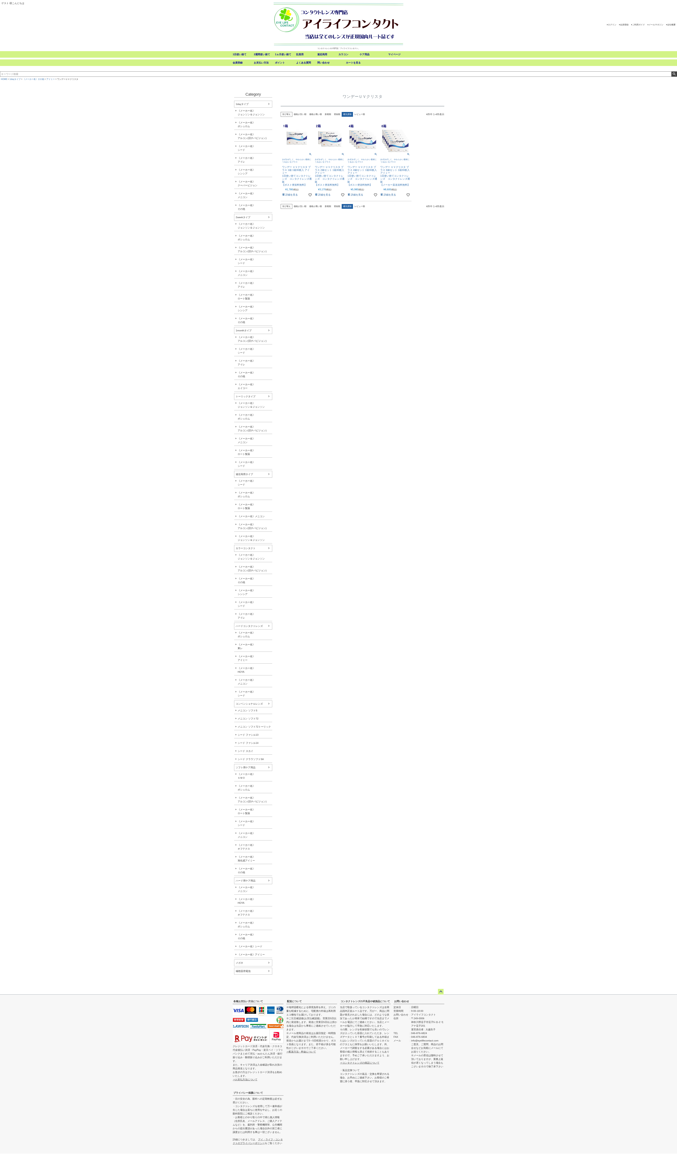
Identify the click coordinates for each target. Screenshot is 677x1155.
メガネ (239, 962)
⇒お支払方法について (245, 1079)
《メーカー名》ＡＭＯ (246, 776)
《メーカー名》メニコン (246, 195)
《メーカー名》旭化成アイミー (246, 858)
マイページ (394, 54)
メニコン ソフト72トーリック (254, 726)
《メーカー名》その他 (33, 79)
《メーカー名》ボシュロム (246, 124)
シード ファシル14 (248, 742)
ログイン (612, 24)
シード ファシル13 (248, 734)
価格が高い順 (315, 114)
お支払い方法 (261, 62)
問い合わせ (323, 62)
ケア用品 (365, 54)
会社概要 (671, 24)
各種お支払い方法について (248, 1001)
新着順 (328, 114)
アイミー (50, 79)
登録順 (337, 114)
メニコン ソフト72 (248, 718)
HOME (4, 79)
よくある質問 (303, 62)
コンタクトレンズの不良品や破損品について (365, 1001)
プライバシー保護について (248, 1092)
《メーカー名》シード (246, 148)
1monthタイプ (244, 330)
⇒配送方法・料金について (301, 1051)
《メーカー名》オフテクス (246, 847)
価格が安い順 (300, 114)
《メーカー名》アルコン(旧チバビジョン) (252, 136)
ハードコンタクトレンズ (249, 626)
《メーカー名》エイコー (246, 386)
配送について (294, 1001)
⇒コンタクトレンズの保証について (359, 1062)
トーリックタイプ (245, 396)
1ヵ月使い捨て (283, 54)
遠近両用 (322, 54)
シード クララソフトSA (251, 759)
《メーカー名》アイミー (246, 658)
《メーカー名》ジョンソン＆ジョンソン (251, 112)
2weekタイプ (243, 217)
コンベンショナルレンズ (249, 703)
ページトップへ (441, 992)
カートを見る (353, 62)
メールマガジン (656, 24)
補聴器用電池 (243, 971)
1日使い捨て (239, 54)
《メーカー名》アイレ (246, 160)
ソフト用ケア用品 (245, 767)
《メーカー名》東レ (246, 646)
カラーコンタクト (245, 548)
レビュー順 (359, 114)
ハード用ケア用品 (245, 880)
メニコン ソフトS (247, 710)
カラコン (343, 54)
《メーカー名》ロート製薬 (246, 296)
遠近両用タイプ (244, 474)
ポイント (280, 62)
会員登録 (624, 24)
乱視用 (300, 54)
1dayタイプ (15, 79)
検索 (674, 74)
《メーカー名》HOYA (246, 670)
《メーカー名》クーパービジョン (247, 183)
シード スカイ (245, 751)
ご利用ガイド (638, 24)
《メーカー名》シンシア (246, 171)
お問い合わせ (401, 1001)
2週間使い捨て (262, 54)
